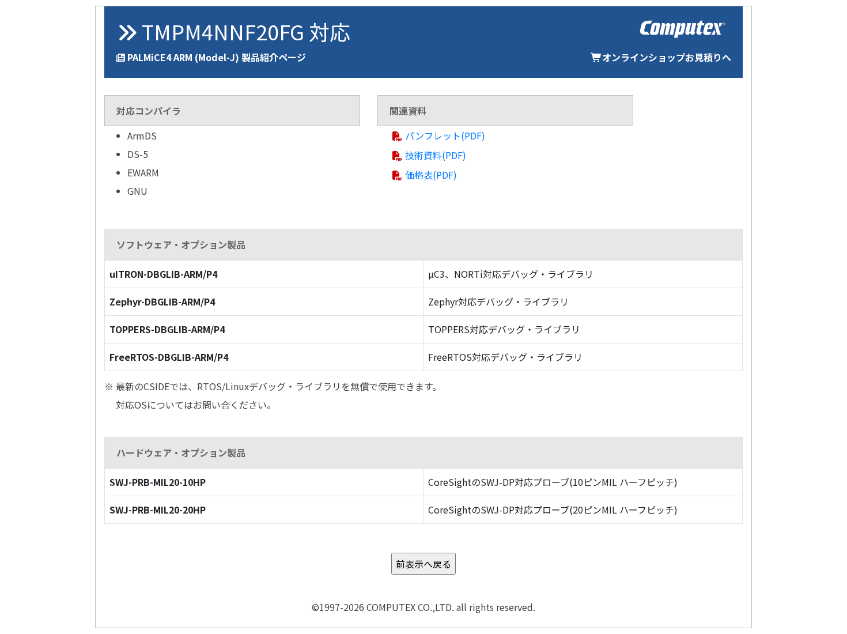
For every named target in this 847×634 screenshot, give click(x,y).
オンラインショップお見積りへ (666, 57)
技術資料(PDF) (435, 155)
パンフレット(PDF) (445, 135)
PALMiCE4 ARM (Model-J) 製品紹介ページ (216, 57)
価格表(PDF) (431, 175)
